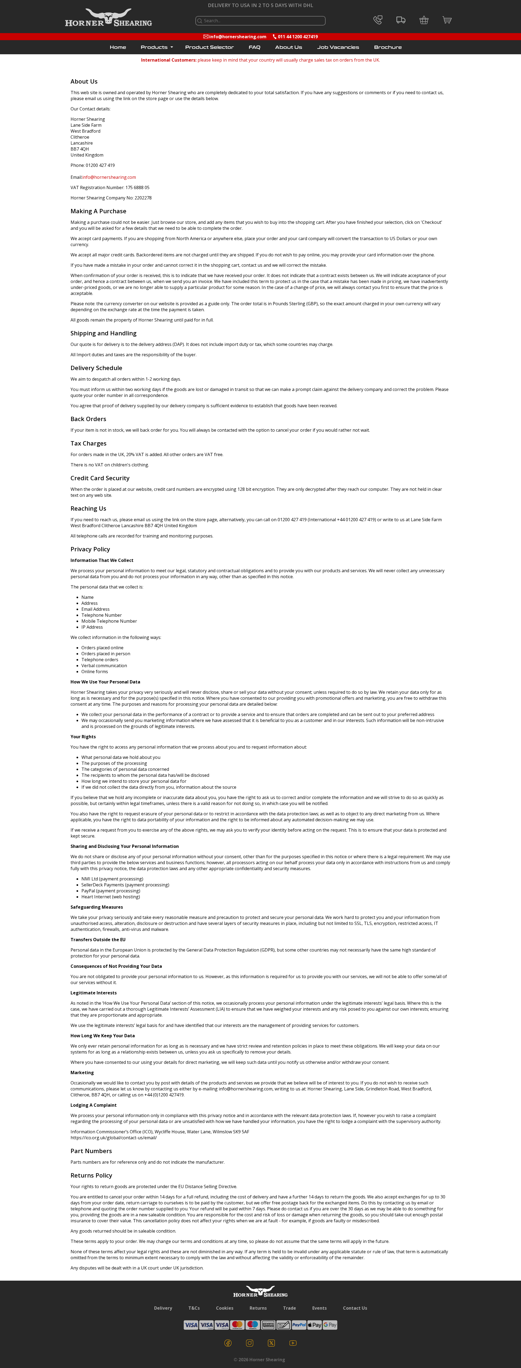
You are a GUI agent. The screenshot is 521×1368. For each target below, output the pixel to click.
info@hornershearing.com (237, 37)
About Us (288, 47)
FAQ (254, 47)
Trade (289, 1308)
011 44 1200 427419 (298, 37)
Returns (258, 1308)
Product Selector (209, 47)
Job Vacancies (338, 47)
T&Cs (194, 1308)
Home (118, 47)
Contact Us (355, 1308)
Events (319, 1308)
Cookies (224, 1308)
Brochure (388, 47)
